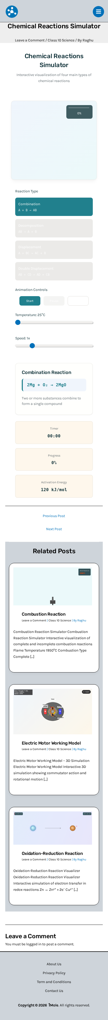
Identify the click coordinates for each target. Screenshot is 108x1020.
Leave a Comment (30, 40)
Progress (54, 455)
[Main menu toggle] (98, 11)
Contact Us (54, 991)
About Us (54, 964)
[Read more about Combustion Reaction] (52, 586)
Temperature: (30, 315)
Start (30, 301)
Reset (78, 301)
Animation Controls (31, 289)
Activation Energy (54, 482)
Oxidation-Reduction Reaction (52, 853)
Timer (54, 428)
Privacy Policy (54, 973)
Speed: (22, 338)
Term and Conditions (54, 982)
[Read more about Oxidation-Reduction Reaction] (52, 828)
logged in (33, 944)
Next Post (54, 529)
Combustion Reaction (44, 614)
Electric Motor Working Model (51, 743)
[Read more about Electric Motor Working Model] (52, 711)
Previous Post (54, 516)
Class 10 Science (61, 40)
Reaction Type (26, 191)
